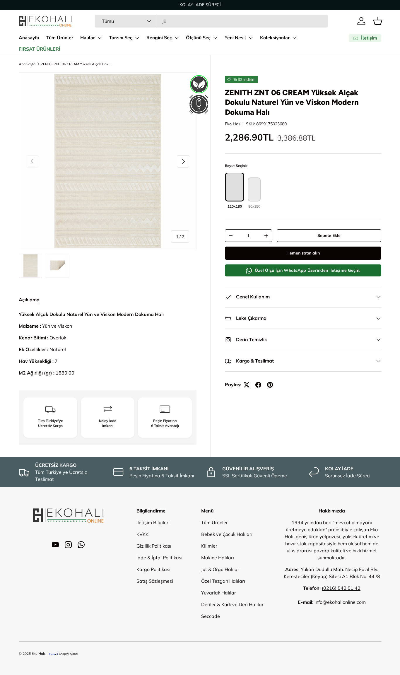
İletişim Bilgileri (153, 522)
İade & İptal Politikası (159, 557)
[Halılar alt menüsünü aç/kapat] (99, 37)
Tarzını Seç (120, 38)
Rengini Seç (159, 38)
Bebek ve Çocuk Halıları (226, 534)
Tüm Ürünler (59, 38)
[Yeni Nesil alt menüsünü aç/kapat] (250, 37)
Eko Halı (232, 124)
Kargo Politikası (153, 569)
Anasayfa (29, 38)
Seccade (210, 616)
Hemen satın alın (303, 253)
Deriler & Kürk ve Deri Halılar (232, 604)
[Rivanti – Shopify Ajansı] (53, 654)
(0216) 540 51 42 (341, 588)
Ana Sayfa (27, 64)
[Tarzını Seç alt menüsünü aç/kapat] (137, 37)
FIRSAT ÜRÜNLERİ (39, 49)
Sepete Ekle (329, 235)
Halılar (87, 38)
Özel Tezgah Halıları (223, 581)
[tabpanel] (107, 343)
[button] (377, 21)
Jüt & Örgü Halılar (220, 569)
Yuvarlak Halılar (218, 593)
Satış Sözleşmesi (154, 581)
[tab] (29, 299)
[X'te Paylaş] (246, 385)
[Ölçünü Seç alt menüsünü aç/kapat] (215, 37)
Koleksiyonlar (275, 38)
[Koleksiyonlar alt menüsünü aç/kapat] (294, 37)
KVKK (142, 534)
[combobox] (211, 21)
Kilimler (209, 546)
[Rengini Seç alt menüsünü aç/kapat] (176, 37)
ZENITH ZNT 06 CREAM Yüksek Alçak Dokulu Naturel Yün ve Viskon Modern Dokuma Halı (76, 64)
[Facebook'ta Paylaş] (258, 385)
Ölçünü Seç (198, 38)
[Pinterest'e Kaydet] (270, 385)
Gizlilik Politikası (153, 546)
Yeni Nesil (235, 38)
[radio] (234, 191)
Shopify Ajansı (68, 654)
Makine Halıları (217, 557)
